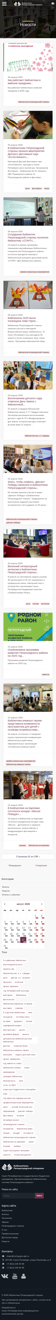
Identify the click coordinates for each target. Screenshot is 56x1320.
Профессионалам (10, 1233)
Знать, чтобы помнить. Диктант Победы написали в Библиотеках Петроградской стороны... (28, 484)
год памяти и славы (12, 1063)
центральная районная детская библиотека (17, 1040)
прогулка (7, 982)
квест (5, 1107)
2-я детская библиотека (14, 1012)
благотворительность (13, 965)
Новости (6, 891)
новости (6, 1155)
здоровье (18, 1021)
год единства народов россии (17, 1098)
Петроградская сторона (13, 1226)
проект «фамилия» (11, 1059)
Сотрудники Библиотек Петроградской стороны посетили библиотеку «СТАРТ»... (28, 237)
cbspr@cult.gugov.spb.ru (17, 1256)
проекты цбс (8, 969)
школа (22, 1030)
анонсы (25, 1034)
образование (9, 1111)
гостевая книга (23, 1017)
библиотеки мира (24, 1129)
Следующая (41, 865)
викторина (7, 995)
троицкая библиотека (12, 1076)
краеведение (9, 1072)
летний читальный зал (22, 1107)
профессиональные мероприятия (18, 1103)
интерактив (8, 1129)
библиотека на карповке (14, 1142)
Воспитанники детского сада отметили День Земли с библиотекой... (25, 401)
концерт (16, 1133)
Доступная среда (10, 1237)
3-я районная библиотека (14, 960)
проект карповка (10, 986)
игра (5, 1094)
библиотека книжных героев (16, 1050)
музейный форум (11, 1034)
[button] (52, 4)
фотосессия (8, 999)
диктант (6, 1046)
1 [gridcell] (35, 916)
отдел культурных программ (16, 1150)
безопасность (9, 1081)
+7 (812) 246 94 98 (15, 1264)
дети (5, 978)
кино (30, 1012)
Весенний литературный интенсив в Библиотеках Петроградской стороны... (23, 569)
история (6, 1021)
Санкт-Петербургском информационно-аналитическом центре (20, 1312)
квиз (21, 1081)
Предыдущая (15, 865)
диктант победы (25, 1111)
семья (27, 1068)
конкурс (6, 1146)
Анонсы (5, 887)
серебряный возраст (12, 1025)
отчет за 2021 (9, 1085)
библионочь (21, 995)
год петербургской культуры (16, 991)
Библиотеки (7, 1210)
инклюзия (7, 1055)
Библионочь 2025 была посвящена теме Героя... (23, 320)
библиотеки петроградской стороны (19, 1137)
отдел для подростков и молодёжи (19, 1089)
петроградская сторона (13, 1124)
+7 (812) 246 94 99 (15, 1268)
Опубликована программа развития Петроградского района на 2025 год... (28, 652)
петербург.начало (11, 1120)
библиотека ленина (12, 1068)
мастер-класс (9, 1030)
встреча (20, 1116)
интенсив (19, 982)
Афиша (5, 1222)
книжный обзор (20, 1046)
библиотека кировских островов (17, 1004)
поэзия (29, 1021)
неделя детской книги (25, 1055)
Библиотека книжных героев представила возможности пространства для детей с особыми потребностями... (25, 725)
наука (31, 1142)
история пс (29, 1133)
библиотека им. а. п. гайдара (16, 973)
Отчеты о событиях (11, 895)
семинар (19, 1008)
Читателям (7, 1218)
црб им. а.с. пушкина (20, 978)
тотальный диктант (22, 1155)
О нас (4, 1230)
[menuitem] (28, 1210)
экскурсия (7, 1017)
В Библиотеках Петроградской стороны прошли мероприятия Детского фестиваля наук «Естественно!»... (26, 153)
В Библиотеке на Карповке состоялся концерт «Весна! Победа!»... (24, 811)
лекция (6, 1133)
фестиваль (8, 1116)
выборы (17, 1146)
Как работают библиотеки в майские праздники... (24, 82)
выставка (7, 1008)
